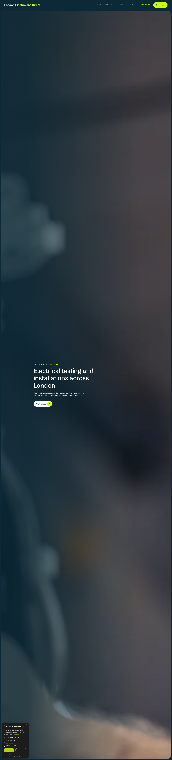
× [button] (26, 724)
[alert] (15, 740)
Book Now (160, 5)
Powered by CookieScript (15, 756)
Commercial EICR (117, 5)
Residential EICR (102, 5)
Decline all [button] (21, 750)
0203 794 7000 (146, 5)
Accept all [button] (9, 750)
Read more (16, 734)
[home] (22, 5)
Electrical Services (132, 5)
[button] (15, 754)
